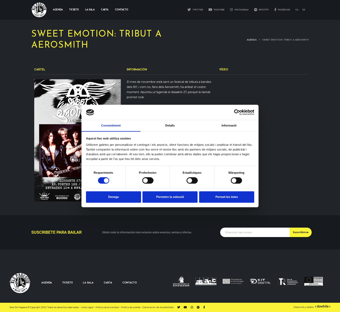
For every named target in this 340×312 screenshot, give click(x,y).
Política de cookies (130, 307)
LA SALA (88, 283)
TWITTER (197, 10)
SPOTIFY (263, 10)
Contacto (121, 10)
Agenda (58, 10)
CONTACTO (129, 283)
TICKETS (67, 283)
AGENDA (46, 283)
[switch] (147, 180)
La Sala (90, 10)
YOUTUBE (219, 10)
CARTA (108, 283)
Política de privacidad (107, 307)
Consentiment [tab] (111, 125)
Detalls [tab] (170, 125)
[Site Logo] (39, 10)
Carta (104, 10)
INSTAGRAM (241, 10)
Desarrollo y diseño (304, 307)
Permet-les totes (226, 196)
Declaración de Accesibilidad (158, 307)
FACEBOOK (283, 10)
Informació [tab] (229, 125)
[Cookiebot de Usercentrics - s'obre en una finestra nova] (237, 112)
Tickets (74, 10)
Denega (113, 196)
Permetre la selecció (170, 196)
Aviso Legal (87, 307)
